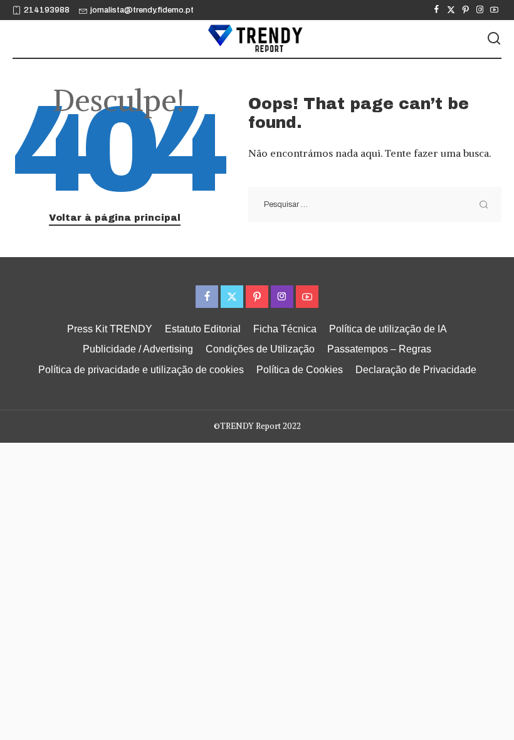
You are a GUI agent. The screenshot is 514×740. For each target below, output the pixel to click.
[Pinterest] (465, 10)
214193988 (47, 10)
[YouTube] (494, 10)
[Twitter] (451, 10)
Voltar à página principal (115, 218)
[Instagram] (480, 10)
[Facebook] (436, 10)
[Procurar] (493, 39)
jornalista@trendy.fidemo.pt (142, 10)
